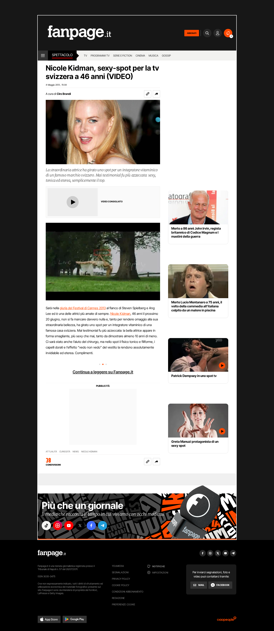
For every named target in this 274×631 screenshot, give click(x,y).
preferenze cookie (123, 604)
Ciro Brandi (64, 93)
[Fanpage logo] (74, 33)
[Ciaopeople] (226, 620)
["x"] (80, 525)
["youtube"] (68, 525)
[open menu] (43, 56)
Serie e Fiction (122, 55)
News (76, 452)
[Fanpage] (52, 553)
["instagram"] (57, 525)
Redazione (118, 598)
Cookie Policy (120, 585)
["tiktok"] (46, 525)
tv (85, 55)
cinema (140, 55)
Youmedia (118, 565)
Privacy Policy (121, 578)
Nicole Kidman (120, 314)
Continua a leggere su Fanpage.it (103, 372)
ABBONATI (191, 33)
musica (153, 55)
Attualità (51, 452)
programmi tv (100, 55)
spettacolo (62, 55)
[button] (156, 93)
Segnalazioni (120, 572)
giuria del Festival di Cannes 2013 (83, 308)
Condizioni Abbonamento (127, 591)
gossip (166, 55)
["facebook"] (91, 525)
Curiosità (64, 452)
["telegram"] (102, 525)
